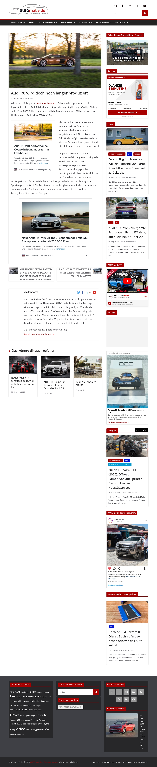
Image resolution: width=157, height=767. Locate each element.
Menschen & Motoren (116, 154)
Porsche (137, 154)
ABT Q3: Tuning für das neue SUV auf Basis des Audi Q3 (54, 385)
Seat (18, 724)
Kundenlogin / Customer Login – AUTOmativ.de (132, 762)
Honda (16, 701)
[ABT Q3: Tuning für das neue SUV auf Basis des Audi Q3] (55, 358)
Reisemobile (66, 22)
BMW (33, 691)
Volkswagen (33, 729)
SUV (40, 723)
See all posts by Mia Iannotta (38, 334)
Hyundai (47, 701)
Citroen (46, 692)
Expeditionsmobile (115, 460)
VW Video (20, 734)
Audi (110, 223)
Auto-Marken (102, 22)
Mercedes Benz (18, 709)
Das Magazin (16, 22)
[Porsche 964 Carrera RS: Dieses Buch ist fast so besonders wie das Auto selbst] (127, 612)
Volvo (42, 730)
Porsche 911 (15, 720)
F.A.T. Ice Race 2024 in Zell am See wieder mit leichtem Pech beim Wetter (75, 273)
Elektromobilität (35, 696)
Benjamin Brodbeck (129, 177)
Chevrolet (40, 692)
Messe (30, 709)
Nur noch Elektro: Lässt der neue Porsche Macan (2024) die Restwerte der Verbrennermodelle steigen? (36, 274)
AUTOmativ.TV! (121, 22)
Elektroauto (17, 696)
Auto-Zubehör (85, 22)
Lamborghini (37, 706)
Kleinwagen (27, 705)
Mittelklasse (38, 710)
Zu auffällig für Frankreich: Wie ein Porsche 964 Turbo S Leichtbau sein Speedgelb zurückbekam (127, 166)
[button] (23, 22)
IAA (11, 705)
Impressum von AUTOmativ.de (103, 762)
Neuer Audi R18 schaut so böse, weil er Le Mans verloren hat (22, 382)
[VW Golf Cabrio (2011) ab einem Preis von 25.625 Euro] (122, 732)
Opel (27, 715)
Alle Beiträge (141, 430)
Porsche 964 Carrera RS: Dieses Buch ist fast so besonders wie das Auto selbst (125, 638)
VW (47, 729)
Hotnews (24, 701)
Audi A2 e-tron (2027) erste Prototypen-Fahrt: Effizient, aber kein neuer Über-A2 (127, 232)
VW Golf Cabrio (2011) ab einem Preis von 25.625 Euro (142, 727)
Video (20, 728)
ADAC (12, 692)
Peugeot (33, 715)
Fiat (46, 697)
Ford (49, 697)
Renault (13, 724)
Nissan (22, 715)
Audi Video (25, 692)
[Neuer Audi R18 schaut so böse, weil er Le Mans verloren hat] (23, 358)
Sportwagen (32, 724)
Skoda (23, 724)
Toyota (45, 723)
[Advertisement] (126, 332)
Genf (12, 701)
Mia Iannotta (29, 98)
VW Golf (13, 734)
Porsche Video (25, 720)
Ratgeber (42, 720)
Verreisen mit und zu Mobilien (120, 465)
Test (117, 223)
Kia (21, 705)
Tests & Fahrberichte (47, 22)
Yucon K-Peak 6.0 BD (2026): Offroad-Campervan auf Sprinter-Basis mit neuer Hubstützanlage (125, 479)
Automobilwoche (46, 103)
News (31, 22)
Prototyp (34, 720)
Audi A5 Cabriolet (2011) (86, 383)
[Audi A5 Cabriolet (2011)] (88, 358)
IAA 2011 (16, 706)
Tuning (12, 730)
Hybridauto (37, 701)
